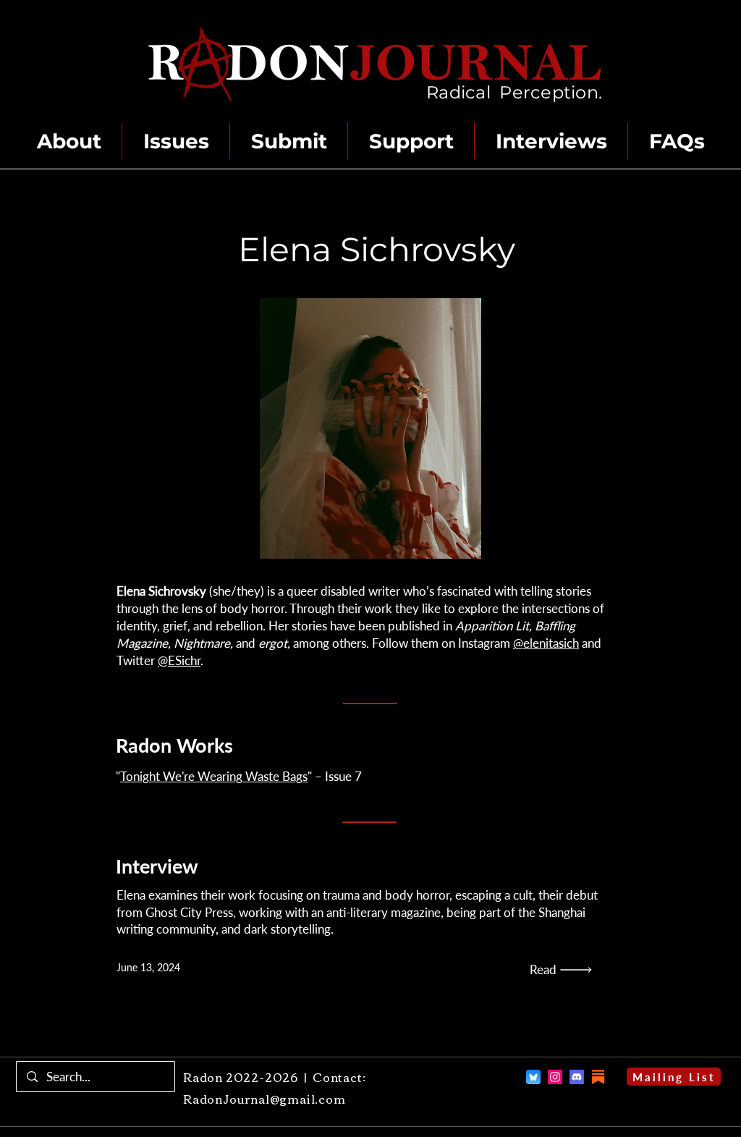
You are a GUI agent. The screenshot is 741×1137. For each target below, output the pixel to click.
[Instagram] (555, 1077)
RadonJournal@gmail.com (264, 1098)
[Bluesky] (533, 1077)
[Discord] (576, 1077)
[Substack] (598, 1077)
